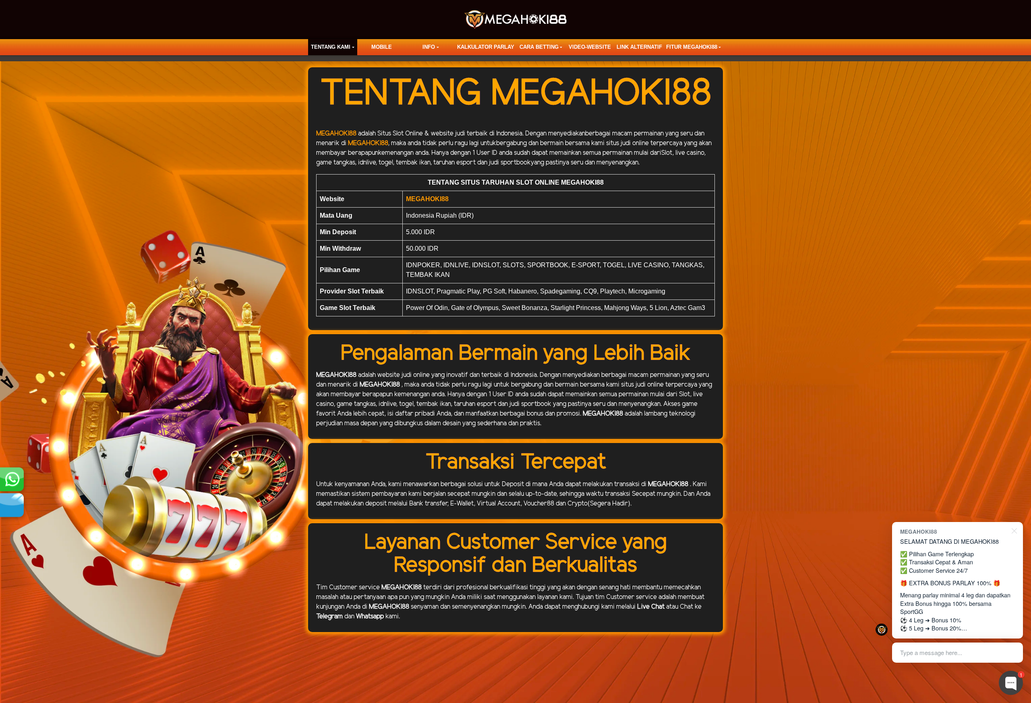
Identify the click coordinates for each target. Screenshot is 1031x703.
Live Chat (651, 607)
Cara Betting (539, 47)
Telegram (329, 616)
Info (428, 47)
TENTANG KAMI (330, 47)
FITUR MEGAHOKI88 (691, 47)
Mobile (381, 47)
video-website (590, 47)
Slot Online (408, 133)
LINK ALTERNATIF (639, 47)
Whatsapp (370, 616)
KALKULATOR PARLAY (485, 47)
